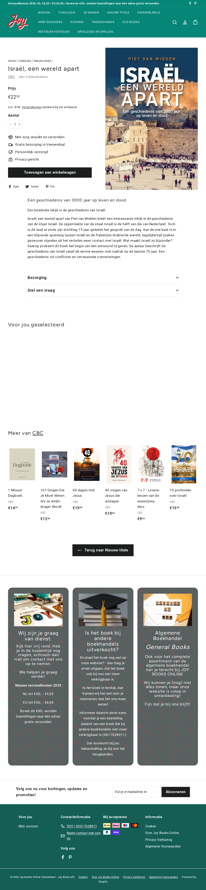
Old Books (131, 22)
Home (12, 61)
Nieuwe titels (118, 12)
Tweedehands (103, 22)
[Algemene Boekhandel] (167, 610)
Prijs (12, 88)
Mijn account (28, 826)
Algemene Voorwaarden (163, 846)
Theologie (66, 12)
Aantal (13, 115)
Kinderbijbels (148, 12)
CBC (11, 77)
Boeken (44, 12)
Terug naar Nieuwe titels (105, 550)
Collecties (25, 61)
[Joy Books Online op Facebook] (63, 856)
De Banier (91, 12)
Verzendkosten (32, 107)
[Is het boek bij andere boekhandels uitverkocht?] (103, 610)
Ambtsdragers (50, 22)
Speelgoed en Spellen (95, 31)
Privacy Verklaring (158, 840)
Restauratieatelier (54, 31)
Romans (76, 22)
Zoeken (150, 826)
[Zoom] (151, 119)
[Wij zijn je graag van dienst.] (38, 610)
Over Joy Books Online (162, 833)
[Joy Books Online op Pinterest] (70, 856)
